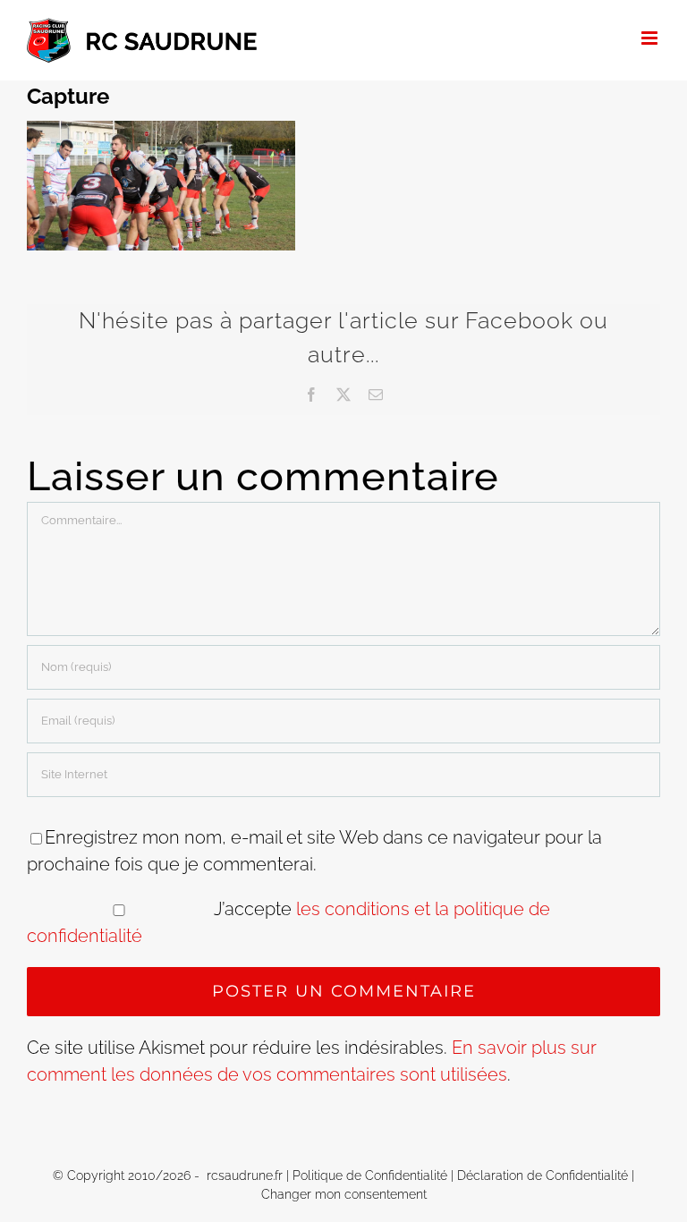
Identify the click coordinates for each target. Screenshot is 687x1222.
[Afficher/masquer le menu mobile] (650, 38)
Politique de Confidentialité (370, 1175)
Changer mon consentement (344, 1194)
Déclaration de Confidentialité (542, 1175)
